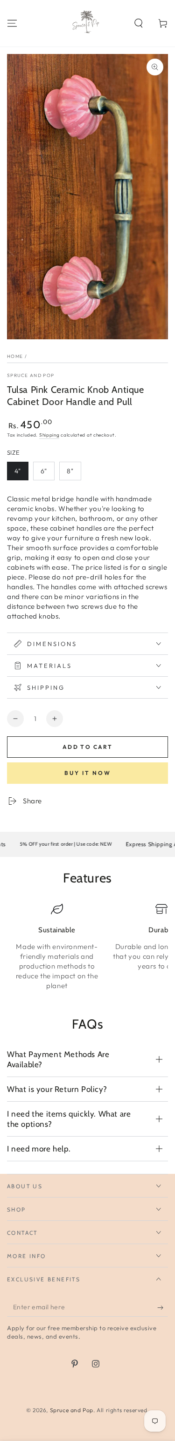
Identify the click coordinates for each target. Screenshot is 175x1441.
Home (15, 356)
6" (44, 471)
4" (17, 471)
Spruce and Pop (30, 375)
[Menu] (12, 23)
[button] (138, 23)
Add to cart (87, 746)
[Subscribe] (162, 1307)
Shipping (49, 435)
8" (70, 471)
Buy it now (87, 772)
